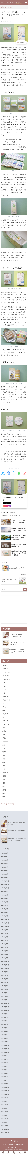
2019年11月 (5, 1132)
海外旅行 (12, 512)
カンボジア (5, 675)
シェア (19, 1153)
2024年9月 (5, 930)
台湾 (3, 734)
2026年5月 (5, 863)
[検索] (25, 589)
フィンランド (6, 700)
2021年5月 (5, 1069)
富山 (3, 755)
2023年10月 (5, 968)
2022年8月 (5, 1017)
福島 (3, 783)
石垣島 (4, 776)
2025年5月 (5, 905)
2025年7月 (5, 898)
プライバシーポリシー (14, 1147)
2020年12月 (5, 1087)
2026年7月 (5, 856)
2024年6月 (5, 940)
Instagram (12, 1144)
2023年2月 (5, 996)
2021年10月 (5, 1052)
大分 (3, 745)
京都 (3, 727)
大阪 (3, 748)
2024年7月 (5, 937)
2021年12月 (5, 1045)
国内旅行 (5, 741)
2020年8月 (5, 1101)
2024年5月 (5, 944)
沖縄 (3, 769)
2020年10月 (5, 1094)
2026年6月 (5, 860)
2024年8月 (5, 933)
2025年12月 (5, 881)
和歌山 (4, 738)
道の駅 (4, 790)
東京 (3, 765)
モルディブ (5, 724)
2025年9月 (5, 891)
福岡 (3, 779)
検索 (14, 1153)
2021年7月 (5, 1062)
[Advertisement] (14, 609)
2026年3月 (5, 870)
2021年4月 (5, 1073)
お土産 (9, 515)
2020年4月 (5, 1115)
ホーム (3, 1153)
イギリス (5, 669)
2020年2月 (5, 1122)
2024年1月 (5, 958)
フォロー (8, 1153)
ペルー (4, 710)
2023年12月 (5, 961)
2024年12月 (5, 919)
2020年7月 (5, 1104)
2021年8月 (5, 1059)
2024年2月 (5, 954)
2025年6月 (5, 902)
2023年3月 (5, 993)
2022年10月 (5, 1010)
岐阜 (3, 762)
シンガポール (6, 679)
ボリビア (5, 714)
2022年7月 (5, 1020)
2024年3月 (5, 951)
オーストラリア (7, 672)
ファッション (6, 696)
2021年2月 (5, 1080)
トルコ (4, 682)
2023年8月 (5, 975)
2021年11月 (5, 1049)
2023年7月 (5, 979)
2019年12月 (5, 1129)
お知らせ (5, 665)
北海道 (4, 731)
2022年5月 (5, 1028)
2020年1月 (5, 1125)
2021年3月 (5, 1076)
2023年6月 (5, 982)
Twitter (6, 1144)
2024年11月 (5, 923)
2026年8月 (5, 853)
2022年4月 (5, 1031)
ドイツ (19, 515)
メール (25, 1153)
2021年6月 (5, 1066)
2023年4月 (5, 989)
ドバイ (4, 689)
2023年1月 (5, 1000)
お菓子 (14, 515)
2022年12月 (5, 1003)
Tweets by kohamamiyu (8, 804)
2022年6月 (5, 1024)
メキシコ (5, 720)
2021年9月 (5, 1055)
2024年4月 (5, 947)
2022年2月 (5, 1038)
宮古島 (4, 752)
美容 (3, 786)
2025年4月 (5, 909)
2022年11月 (5, 1007)
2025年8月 (5, 895)
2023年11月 (5, 965)
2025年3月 (5, 912)
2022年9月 (5, 1014)
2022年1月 (5, 1041)
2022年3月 (5, 1034)
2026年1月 (5, 877)
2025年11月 (5, 884)
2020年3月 (5, 1118)
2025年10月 (5, 888)
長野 (3, 793)
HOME (15, 1141)
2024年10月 (5, 926)
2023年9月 (5, 972)
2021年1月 (5, 1083)
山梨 (3, 759)
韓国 (3, 797)
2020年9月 (5, 1097)
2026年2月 (5, 874)
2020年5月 (5, 1111)
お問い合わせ (21, 1144)
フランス (5, 703)
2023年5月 (5, 986)
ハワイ (4, 693)
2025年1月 (5, 916)
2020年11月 (5, 1090)
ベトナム (5, 707)
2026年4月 (5, 867)
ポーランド (5, 717)
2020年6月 (5, 1108)
